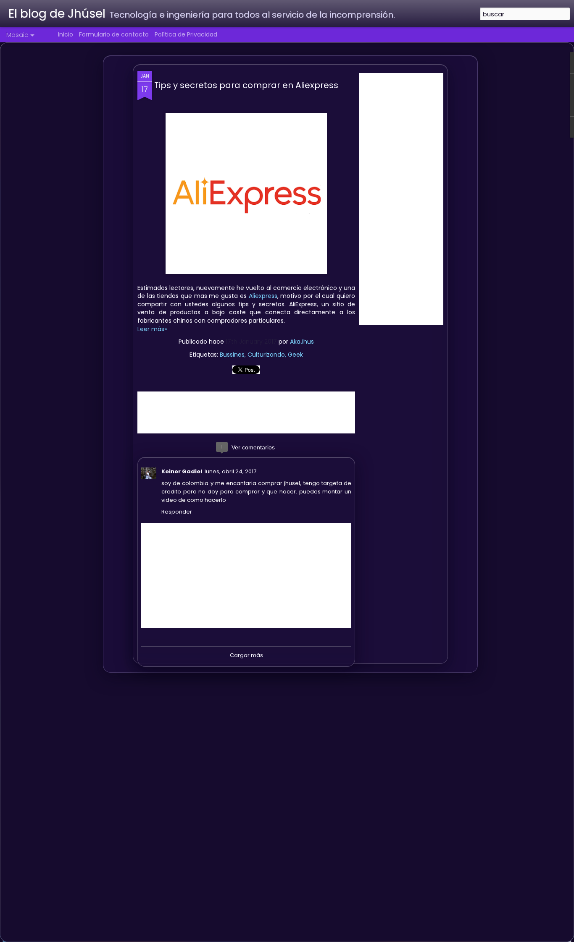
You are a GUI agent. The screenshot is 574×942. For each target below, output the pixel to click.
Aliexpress (263, 296)
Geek (295, 354)
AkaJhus (302, 341)
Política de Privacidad (186, 34)
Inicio (65, 34)
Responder (176, 512)
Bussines (232, 354)
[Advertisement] (401, 199)
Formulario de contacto (114, 34)
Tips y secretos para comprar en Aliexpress (246, 85)
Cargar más (246, 655)
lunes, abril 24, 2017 (230, 471)
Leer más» (152, 329)
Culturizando (266, 354)
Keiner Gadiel (181, 471)
